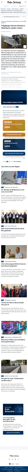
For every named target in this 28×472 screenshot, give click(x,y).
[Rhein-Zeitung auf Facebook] (12, 459)
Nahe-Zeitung (15, 9)
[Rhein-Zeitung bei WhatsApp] (9, 459)
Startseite (3, 9)
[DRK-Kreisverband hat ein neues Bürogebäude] (14, 216)
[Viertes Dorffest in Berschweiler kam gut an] (14, 290)
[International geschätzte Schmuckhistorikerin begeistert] (14, 251)
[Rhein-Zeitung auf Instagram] (15, 459)
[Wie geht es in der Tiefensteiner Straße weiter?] (14, 366)
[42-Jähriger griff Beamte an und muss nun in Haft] (14, 177)
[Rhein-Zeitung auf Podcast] (18, 459)
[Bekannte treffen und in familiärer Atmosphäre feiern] (14, 327)
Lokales (8, 9)
